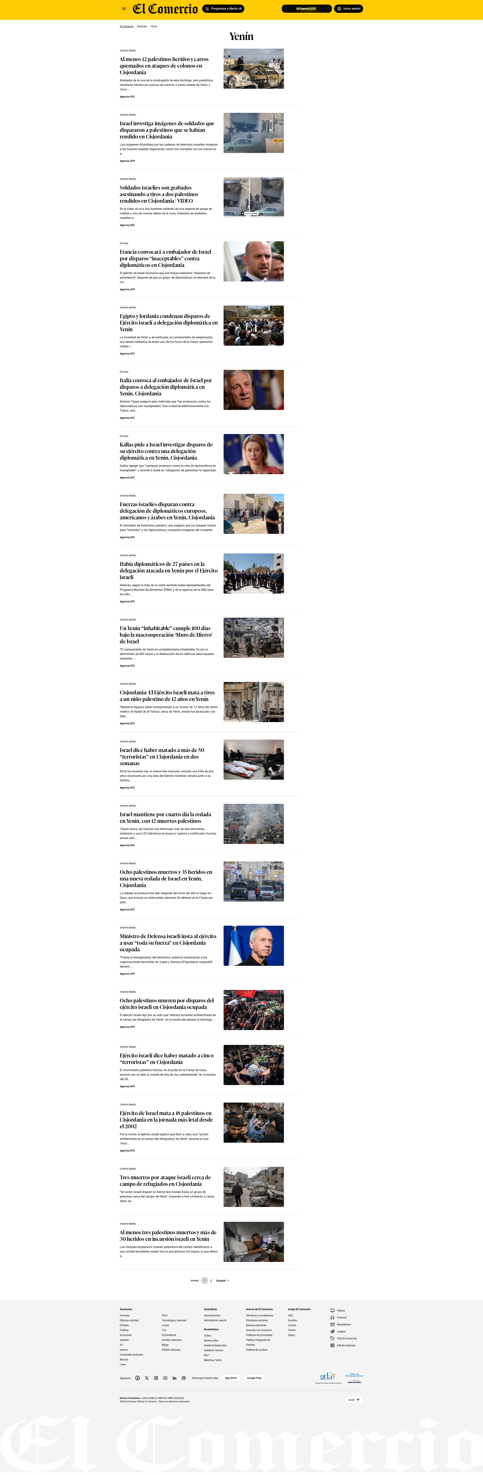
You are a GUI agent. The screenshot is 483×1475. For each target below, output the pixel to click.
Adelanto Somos (213, 1350)
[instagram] (156, 1378)
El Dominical (169, 1335)
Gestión (292, 1320)
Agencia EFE (127, 96)
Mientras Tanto (213, 1360)
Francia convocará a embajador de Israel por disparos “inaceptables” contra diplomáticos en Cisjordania (165, 258)
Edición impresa (171, 1349)
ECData (124, 1325)
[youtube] (165, 1378)
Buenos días (211, 1340)
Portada (124, 1315)
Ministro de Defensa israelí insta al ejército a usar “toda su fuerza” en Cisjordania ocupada (168, 942)
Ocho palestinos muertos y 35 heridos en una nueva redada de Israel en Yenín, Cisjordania (166, 878)
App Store (231, 1377)
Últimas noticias (129, 1320)
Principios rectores (257, 1320)
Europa (124, 243)
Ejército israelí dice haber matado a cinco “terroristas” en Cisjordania (167, 1058)
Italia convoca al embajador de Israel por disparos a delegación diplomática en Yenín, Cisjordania (166, 386)
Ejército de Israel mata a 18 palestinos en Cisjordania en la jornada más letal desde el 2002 (166, 1119)
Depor (291, 1335)
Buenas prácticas (256, 1325)
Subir (351, 1399)
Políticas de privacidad (259, 1335)
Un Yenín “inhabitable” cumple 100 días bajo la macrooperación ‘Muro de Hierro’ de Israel (166, 634)
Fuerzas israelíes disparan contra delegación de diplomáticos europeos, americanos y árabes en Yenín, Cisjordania (167, 510)
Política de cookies (257, 1349)
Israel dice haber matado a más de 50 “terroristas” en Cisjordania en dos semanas (162, 756)
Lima (123, 1364)
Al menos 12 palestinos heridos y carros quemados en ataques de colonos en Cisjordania (164, 65)
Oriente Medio (128, 50)
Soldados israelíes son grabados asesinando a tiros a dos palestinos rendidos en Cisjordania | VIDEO (159, 193)
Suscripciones (212, 1315)
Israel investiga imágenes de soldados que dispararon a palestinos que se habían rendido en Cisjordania (167, 129)
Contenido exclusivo (131, 1354)
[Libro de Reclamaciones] (354, 1378)
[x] (147, 1378)
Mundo (124, 1359)
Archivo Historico (172, 1339)
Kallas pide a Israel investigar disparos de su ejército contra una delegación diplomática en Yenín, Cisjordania (166, 450)
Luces (165, 1325)
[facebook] (137, 1378)
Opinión (124, 1339)
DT (121, 1344)
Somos (124, 1349)
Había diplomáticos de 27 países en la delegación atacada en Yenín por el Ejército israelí (169, 570)
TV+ (164, 1330)
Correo (292, 1325)
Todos (207, 1335)
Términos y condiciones (259, 1315)
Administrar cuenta (215, 1320)
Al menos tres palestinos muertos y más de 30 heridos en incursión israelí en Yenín (168, 1235)
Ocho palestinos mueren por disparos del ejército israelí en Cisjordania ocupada (167, 1003)
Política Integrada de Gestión (258, 1342)
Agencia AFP (127, 160)
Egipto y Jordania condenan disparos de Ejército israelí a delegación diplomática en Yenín (169, 322)
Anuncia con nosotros (259, 1330)
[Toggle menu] (124, 9)
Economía (126, 1335)
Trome (291, 1330)
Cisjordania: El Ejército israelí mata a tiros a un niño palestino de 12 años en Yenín (167, 695)
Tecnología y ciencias (174, 1320)
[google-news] (184, 1378)
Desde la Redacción (215, 1345)
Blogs (165, 1344)
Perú (164, 1315)
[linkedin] (174, 1378)
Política (124, 1330)
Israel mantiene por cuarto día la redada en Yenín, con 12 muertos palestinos (165, 817)
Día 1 (207, 1355)
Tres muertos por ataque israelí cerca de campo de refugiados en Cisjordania (165, 1180)
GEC (290, 1315)
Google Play (254, 1377)
